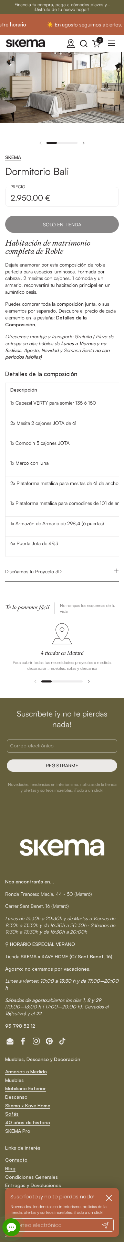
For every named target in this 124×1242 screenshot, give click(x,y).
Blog (10, 1168)
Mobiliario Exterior (25, 1088)
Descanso (16, 1097)
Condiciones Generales (31, 1177)
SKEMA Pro (17, 1131)
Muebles (14, 1080)
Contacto (16, 1160)
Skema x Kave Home (27, 1105)
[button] (83, 43)
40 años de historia (27, 1122)
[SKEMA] (25, 43)
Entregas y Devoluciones (33, 1185)
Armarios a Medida (26, 1071)
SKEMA (13, 157)
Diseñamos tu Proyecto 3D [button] (33, 571)
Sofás (12, 1114)
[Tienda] (70, 43)
